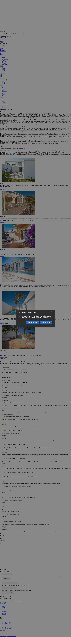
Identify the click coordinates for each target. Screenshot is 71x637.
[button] (24, 325)
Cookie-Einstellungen (22, 319)
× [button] (53, 311)
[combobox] (51, 311)
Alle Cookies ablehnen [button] (32, 322)
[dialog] (35, 318)
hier (26, 318)
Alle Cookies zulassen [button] (45, 322)
